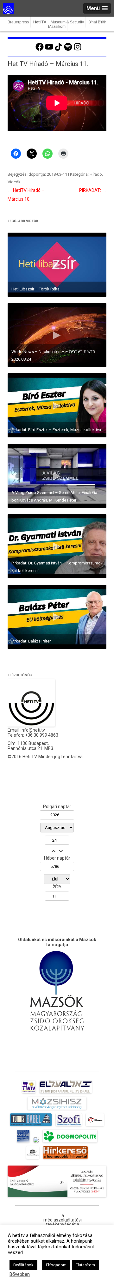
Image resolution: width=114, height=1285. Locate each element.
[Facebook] (39, 49)
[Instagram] (77, 49)
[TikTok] (58, 49)
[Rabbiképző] (36, 1142)
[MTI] (94, 1126)
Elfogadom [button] (56, 1265)
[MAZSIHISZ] (57, 1109)
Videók (14, 182)
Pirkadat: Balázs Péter (31, 641)
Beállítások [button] (23, 1265)
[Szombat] (23, 1142)
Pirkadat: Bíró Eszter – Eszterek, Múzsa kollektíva (56, 429)
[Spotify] (68, 49)
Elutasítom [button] (85, 1265)
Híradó (96, 174)
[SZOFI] (69, 1126)
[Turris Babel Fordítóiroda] (31, 1126)
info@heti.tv (33, 730)
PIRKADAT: (92, 190)
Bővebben (20, 1274)
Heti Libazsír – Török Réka (35, 289)
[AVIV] (29, 1093)
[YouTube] (49, 49)
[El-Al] (65, 1093)
